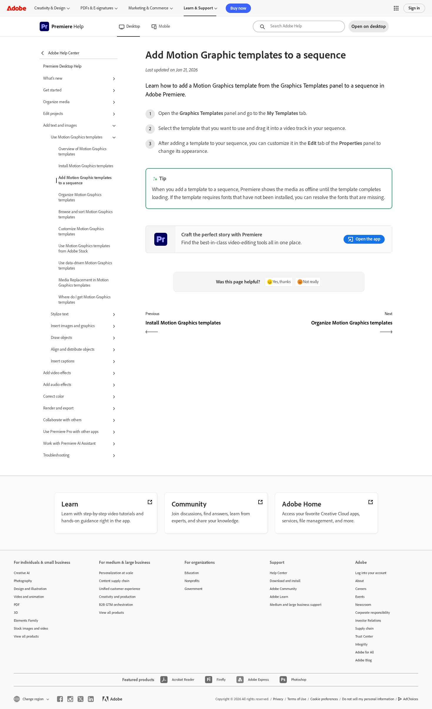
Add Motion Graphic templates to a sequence (85, 180)
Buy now (238, 8)
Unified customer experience (119, 589)
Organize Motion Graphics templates (79, 197)
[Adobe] (16, 8)
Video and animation (29, 597)
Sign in (414, 8)
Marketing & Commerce (148, 8)
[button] (396, 8)
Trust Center (364, 636)
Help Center (278, 573)
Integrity (361, 644)
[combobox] (299, 26)
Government (193, 589)
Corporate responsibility (372, 613)
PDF (17, 605)
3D (16, 613)
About (359, 581)
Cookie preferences (324, 699)
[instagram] (70, 699)
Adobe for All (364, 652)
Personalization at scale (116, 573)
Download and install (285, 581)
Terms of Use (296, 699)
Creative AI (22, 573)
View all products (26, 636)
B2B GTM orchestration (116, 605)
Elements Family (26, 620)
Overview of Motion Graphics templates (82, 151)
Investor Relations (368, 620)
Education (192, 573)
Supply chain (364, 628)
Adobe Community (283, 589)
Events (360, 597)
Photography (23, 581)
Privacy (278, 699)
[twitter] (80, 699)
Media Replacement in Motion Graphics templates (83, 282)
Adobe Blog (363, 660)
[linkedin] (91, 699)
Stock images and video (31, 628)
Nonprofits (192, 581)
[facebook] (60, 699)
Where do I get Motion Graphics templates (84, 300)
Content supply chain (114, 581)
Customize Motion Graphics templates (81, 231)
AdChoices (410, 699)
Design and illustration (30, 589)
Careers (360, 589)
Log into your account (370, 573)
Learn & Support (198, 8)
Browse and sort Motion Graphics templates (85, 214)
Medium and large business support (296, 605)
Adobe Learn (279, 597)
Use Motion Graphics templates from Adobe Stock (84, 248)
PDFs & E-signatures (97, 8)
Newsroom (363, 605)
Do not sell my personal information (368, 699)
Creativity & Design (49, 8)
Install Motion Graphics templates (85, 165)
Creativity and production (117, 597)
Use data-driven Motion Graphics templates (85, 265)
